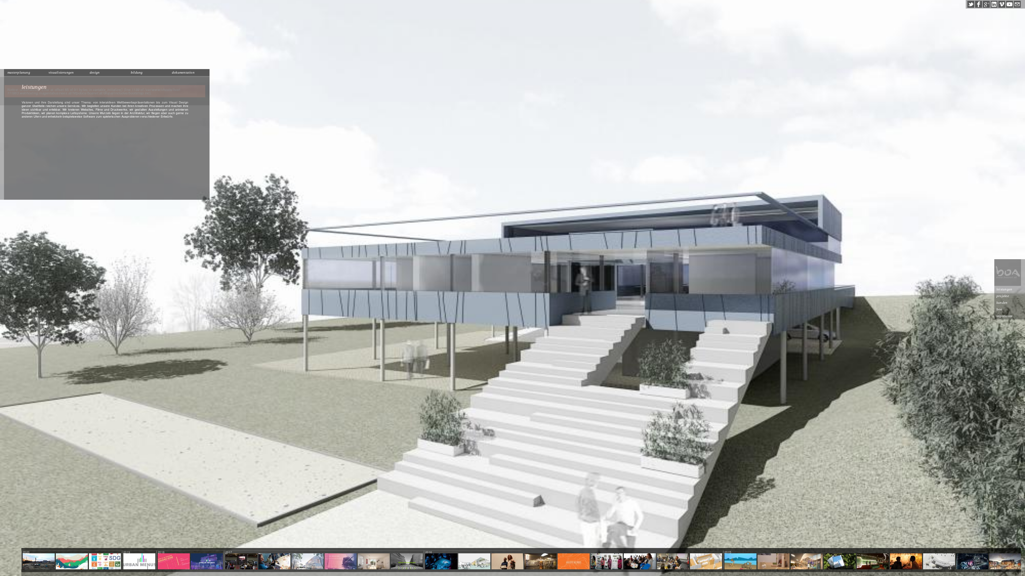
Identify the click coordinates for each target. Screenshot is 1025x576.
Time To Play (740, 561)
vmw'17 (241, 561)
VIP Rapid (873, 561)
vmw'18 (174, 561)
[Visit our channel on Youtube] (1009, 4)
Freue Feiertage (71, 561)
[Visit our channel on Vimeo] (1001, 4)
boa (999, 309)
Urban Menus (139, 561)
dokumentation (183, 72)
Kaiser (374, 561)
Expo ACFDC (906, 561)
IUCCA (507, 561)
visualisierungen (61, 72)
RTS (474, 561)
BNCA (606, 561)
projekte (1002, 296)
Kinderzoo (806, 561)
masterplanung (18, 72)
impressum (1004, 316)
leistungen (1004, 289)
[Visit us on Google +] (986, 4)
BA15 (774, 561)
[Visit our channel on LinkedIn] (994, 4)
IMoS (307, 561)
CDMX (274, 561)
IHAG (541, 561)
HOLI (573, 561)
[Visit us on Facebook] (978, 4)
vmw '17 (340, 561)
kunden (1001, 303)
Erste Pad (840, 561)
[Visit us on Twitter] (970, 4)
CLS (706, 561)
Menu (207, 561)
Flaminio (972, 561)
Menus (406, 561)
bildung (137, 72)
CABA (640, 561)
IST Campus (939, 561)
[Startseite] (1007, 272)
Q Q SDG (105, 561)
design (95, 72)
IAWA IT (673, 561)
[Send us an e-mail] (1017, 4)
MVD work (441, 561)
